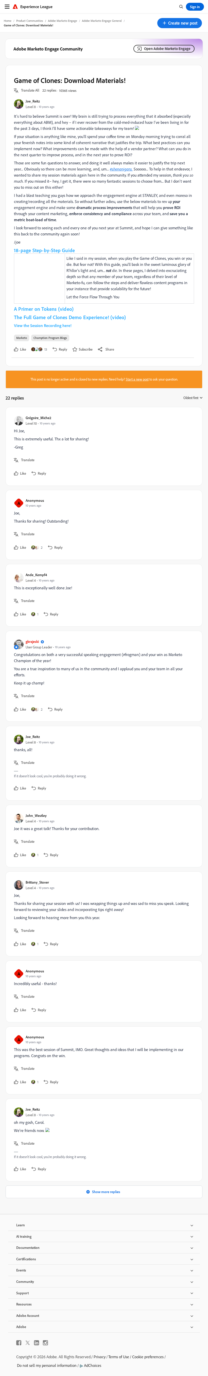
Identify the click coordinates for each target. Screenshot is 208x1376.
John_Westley (36, 815)
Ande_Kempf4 (36, 575)
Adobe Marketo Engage (62, 21)
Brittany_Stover (37, 882)
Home (7, 21)
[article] (102, 446)
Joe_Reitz (33, 101)
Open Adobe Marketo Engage (167, 48)
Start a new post (137, 379)
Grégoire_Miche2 (38, 418)
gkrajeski (32, 641)
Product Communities (29, 21)
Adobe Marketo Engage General (102, 21)
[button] (179, 23)
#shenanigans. (121, 168)
